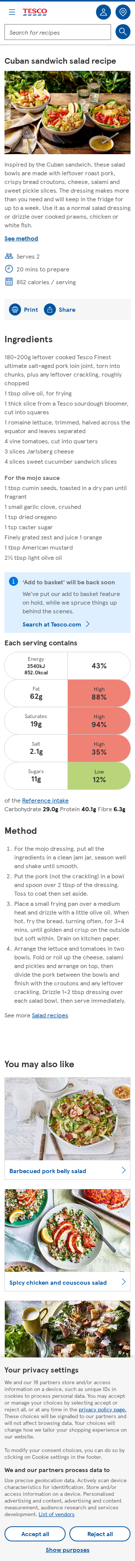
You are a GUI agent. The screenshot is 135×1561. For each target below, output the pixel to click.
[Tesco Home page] (35, 12)
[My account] (103, 12)
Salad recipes (50, 1015)
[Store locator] (123, 12)
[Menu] (12, 12)
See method (21, 238)
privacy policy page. (102, 1409)
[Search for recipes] (123, 31)
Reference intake (45, 800)
